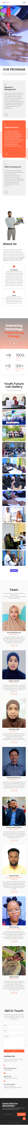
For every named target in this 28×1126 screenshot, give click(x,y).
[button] (14, 343)
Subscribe (21, 1114)
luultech (19, 1122)
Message (6, 1036)
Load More (14, 570)
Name (5, 1025)
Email (5, 1030)
